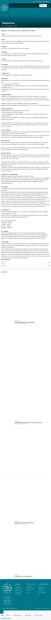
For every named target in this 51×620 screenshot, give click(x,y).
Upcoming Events (30, 588)
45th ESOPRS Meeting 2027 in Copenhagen (24, 322)
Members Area (17, 615)
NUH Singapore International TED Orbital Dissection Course (28, 422)
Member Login (18, 586)
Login (34, 1)
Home (2, 615)
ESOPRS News (30, 586)
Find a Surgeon (18, 592)
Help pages (39, 1)
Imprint (43, 608)
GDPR (47, 608)
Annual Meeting (42, 588)
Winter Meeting (41, 586)
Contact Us (29, 592)
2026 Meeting (46, 1)
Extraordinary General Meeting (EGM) (23, 576)
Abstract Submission (42, 592)
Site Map (28, 590)
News (3, 265)
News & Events (38, 615)
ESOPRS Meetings (6, 618)
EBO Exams (41, 590)
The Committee (18, 594)
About (7, 615)
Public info (28, 615)
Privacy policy (38, 608)
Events (3, 262)
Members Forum (18, 588)
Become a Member (18, 590)
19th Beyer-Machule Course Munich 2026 (24, 522)
